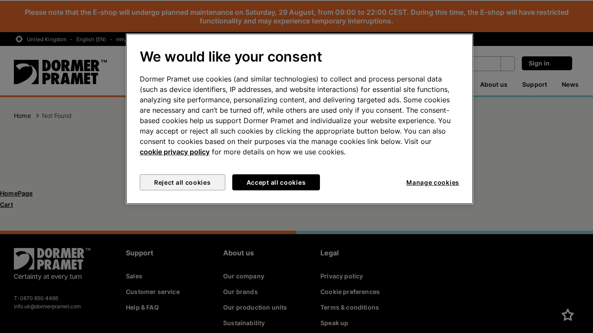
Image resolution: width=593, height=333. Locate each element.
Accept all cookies (276, 182)
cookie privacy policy (175, 151)
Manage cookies (432, 182)
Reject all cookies (182, 182)
